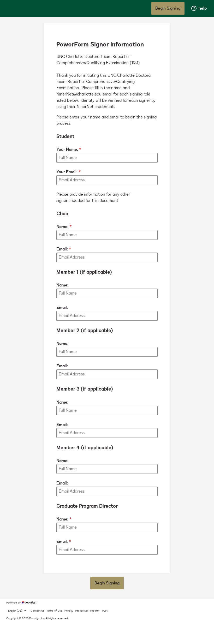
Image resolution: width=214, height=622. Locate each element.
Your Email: (67, 172)
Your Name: (67, 149)
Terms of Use (54, 611)
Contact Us (37, 611)
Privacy (68, 611)
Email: (62, 249)
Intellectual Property (87, 611)
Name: (62, 226)
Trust (105, 611)
